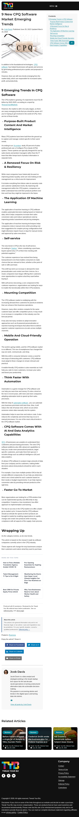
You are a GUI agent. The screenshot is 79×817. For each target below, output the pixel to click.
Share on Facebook (16, 645)
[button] (52, 6)
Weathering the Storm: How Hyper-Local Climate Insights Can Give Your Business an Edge (32, 578)
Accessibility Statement (66, 777)
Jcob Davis (8, 29)
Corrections (62, 788)
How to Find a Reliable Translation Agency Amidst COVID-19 (11, 565)
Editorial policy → (24, 629)
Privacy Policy (63, 773)
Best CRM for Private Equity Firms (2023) (11, 591)
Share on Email (14, 658)
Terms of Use (63, 769)
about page (20, 610)
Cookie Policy (22, 812)
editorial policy (8, 610)
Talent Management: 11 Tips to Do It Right (11, 575)
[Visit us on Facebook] (4, 776)
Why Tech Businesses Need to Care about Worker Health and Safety (32, 593)
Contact (61, 766)
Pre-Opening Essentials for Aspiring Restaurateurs (32, 565)
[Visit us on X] (9, 776)
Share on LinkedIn (16, 651)
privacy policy (11, 812)
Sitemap (61, 780)
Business (12, 635)
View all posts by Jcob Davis (20, 704)
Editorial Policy (63, 784)
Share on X (35, 645)
